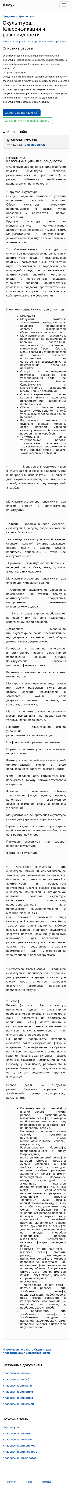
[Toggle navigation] (64, 4)
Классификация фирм (18, 1391)
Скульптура (11, 1427)
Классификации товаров (20, 1451)
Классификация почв (17, 1385)
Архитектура (26, 16)
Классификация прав (17, 1439)
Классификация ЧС (16, 1379)
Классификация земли (18, 1404)
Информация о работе (27, 1351)
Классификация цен (16, 1373)
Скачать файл (34, 144)
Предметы (9, 16)
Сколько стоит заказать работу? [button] (28, 120)
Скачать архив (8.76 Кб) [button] (21, 112)
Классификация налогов (20, 1458)
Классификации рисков (19, 1445)
